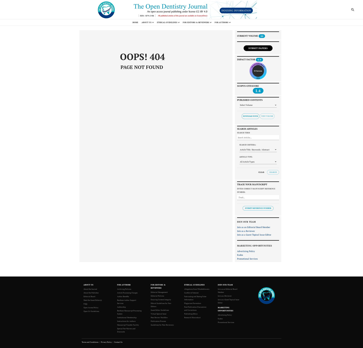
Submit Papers (258, 48)
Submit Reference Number (258, 208)
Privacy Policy (106, 342)
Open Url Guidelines (91, 311)
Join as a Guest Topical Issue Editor (254, 234)
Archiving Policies (124, 289)
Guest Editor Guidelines (160, 310)
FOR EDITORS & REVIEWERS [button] (196, 22)
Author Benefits (123, 296)
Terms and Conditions (90, 342)
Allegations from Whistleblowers (196, 289)
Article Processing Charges (127, 293)
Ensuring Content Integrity (161, 300)
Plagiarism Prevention (192, 303)
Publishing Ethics (191, 314)
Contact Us (118, 342)
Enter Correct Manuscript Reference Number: (256, 190)
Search (273, 172)
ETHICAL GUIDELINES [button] (167, 22)
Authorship (121, 307)
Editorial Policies (157, 296)
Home (135, 22)
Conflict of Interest (191, 293)
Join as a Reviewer (246, 231)
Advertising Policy (246, 251)
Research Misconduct (192, 317)
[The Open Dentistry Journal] (266, 295)
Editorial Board (89, 296)
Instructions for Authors (126, 321)
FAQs (85, 304)
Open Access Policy (91, 307)
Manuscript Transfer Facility (128, 325)
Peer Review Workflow (159, 317)
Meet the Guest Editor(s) (93, 300)
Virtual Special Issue (158, 314)
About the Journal (90, 289)
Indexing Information (236, 10)
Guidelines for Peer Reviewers (162, 325)
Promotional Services (247, 258)
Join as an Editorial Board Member (253, 227)
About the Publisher (91, 293)
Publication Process (158, 321)
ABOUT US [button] (147, 22)
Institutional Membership (127, 317)
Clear (261, 172)
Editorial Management (159, 292)
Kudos (240, 254)
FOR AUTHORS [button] (221, 22)
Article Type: (246, 157)
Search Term (243, 133)
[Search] (353, 9)
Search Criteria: (247, 145)
